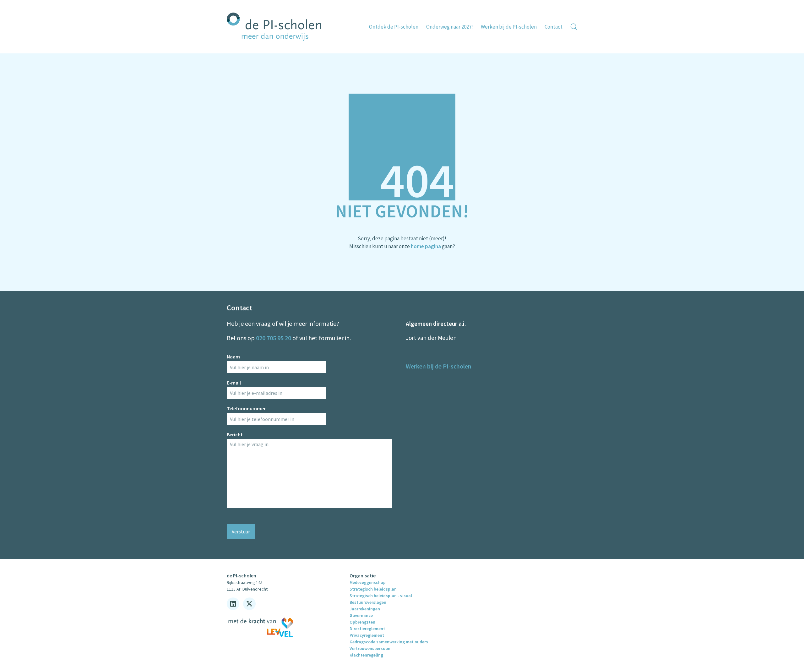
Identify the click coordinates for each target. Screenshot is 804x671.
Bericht (235, 434)
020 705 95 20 (273, 338)
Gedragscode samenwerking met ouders (389, 642)
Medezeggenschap (368, 582)
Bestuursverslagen (368, 602)
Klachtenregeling (366, 655)
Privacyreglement (367, 635)
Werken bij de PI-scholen (438, 366)
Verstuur (241, 531)
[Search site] (573, 26)
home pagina (426, 246)
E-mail (234, 382)
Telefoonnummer (246, 408)
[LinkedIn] (233, 603)
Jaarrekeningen (365, 609)
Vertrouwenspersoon (370, 648)
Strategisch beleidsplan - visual (381, 595)
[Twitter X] (249, 603)
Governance (361, 615)
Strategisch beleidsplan (373, 589)
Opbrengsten (362, 622)
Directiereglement (367, 628)
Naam (233, 356)
